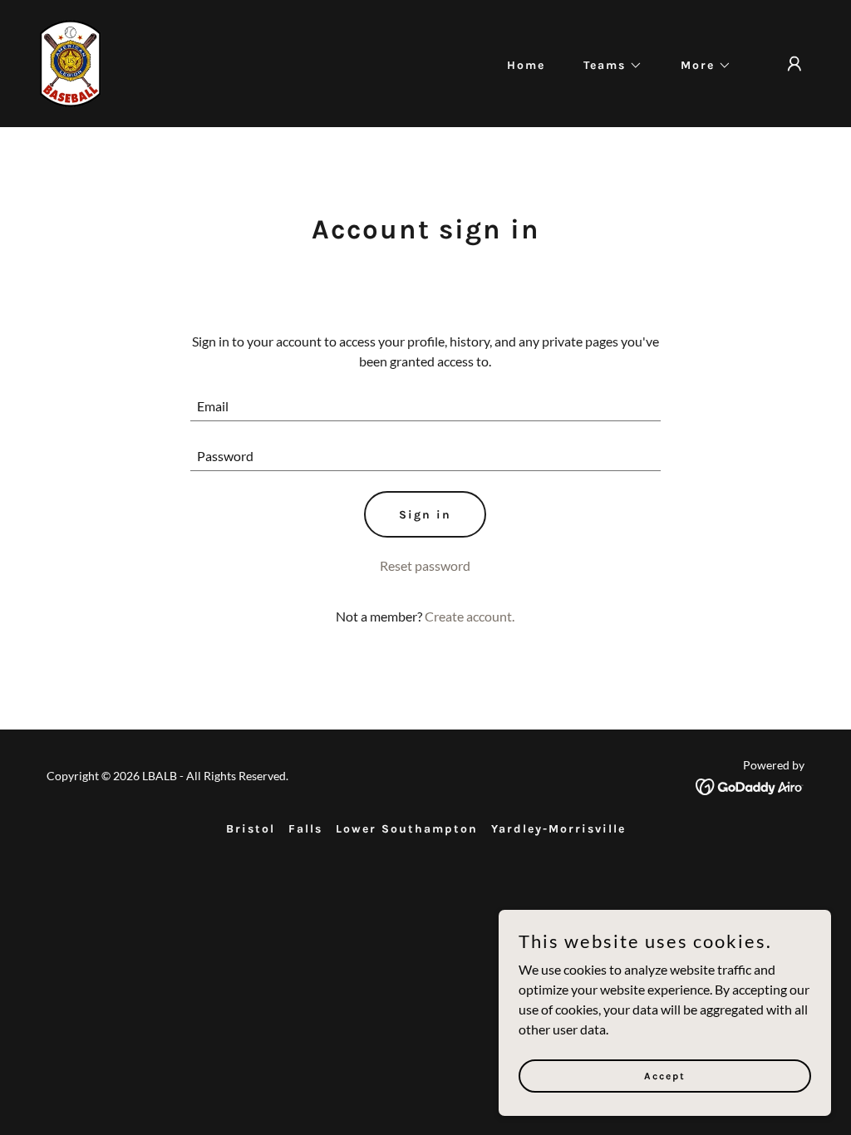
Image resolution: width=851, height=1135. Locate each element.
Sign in (425, 515)
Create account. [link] (469, 616)
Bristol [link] (250, 829)
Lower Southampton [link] (407, 829)
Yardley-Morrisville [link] (558, 829)
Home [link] (526, 65)
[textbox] (425, 406)
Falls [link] (305, 829)
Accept (665, 1075)
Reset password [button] (425, 565)
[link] (70, 62)
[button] (607, 66)
